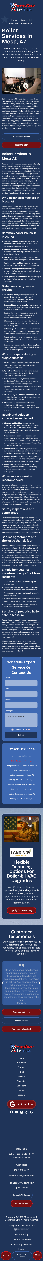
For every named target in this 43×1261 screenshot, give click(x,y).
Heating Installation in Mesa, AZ (21, 780)
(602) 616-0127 (21, 1170)
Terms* (28, 729)
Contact (21, 1067)
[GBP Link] (21, 1104)
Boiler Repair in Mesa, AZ (21, 756)
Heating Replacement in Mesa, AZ (21, 794)
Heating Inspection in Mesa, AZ (21, 775)
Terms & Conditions (21, 1239)
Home (14, 20)
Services (25, 20)
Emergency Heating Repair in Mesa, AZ (21, 766)
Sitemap (21, 1249)
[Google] (31, 1112)
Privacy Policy (21, 1234)
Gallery (21, 1076)
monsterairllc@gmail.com (21, 1175)
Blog (21, 1090)
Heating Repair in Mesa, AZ (21, 789)
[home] (21, 7)
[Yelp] (26, 1112)
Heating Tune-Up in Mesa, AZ (21, 798)
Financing (21, 1081)
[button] (37, 1255)
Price (21, 1072)
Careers (21, 1095)
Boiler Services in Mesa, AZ (21, 761)
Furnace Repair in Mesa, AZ (22, 770)
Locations (21, 1086)
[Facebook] (11, 1112)
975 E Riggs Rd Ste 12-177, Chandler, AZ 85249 (21, 1156)
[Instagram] (21, 1112)
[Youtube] (16, 1112)
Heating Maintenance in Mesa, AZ (21, 784)
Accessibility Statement (21, 1244)
